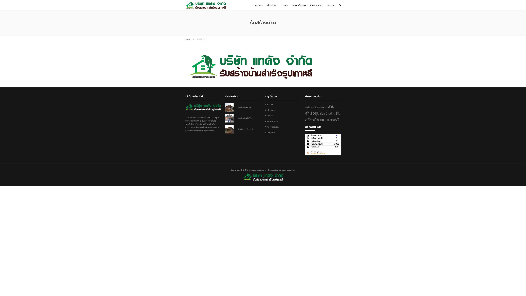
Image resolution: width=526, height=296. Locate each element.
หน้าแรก (259, 5)
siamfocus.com (288, 170)
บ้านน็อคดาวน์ (309, 107)
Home (187, 39)
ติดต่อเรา (331, 5)
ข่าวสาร (284, 5)
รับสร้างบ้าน (327, 113)
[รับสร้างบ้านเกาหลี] (263, 176)
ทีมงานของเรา (316, 5)
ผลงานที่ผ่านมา (299, 5)
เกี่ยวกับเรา (272, 5)
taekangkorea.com (257, 170)
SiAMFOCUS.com (318, 153)
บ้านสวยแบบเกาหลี (321, 107)
